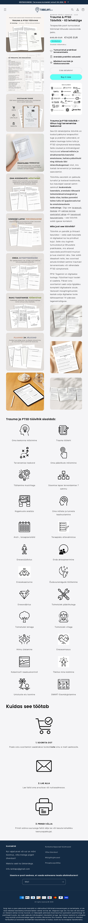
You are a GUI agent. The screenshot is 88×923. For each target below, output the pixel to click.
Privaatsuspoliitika (52, 863)
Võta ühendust (51, 852)
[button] (5, 9)
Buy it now (66, 77)
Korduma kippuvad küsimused (58, 847)
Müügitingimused (52, 858)
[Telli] (63, 882)
